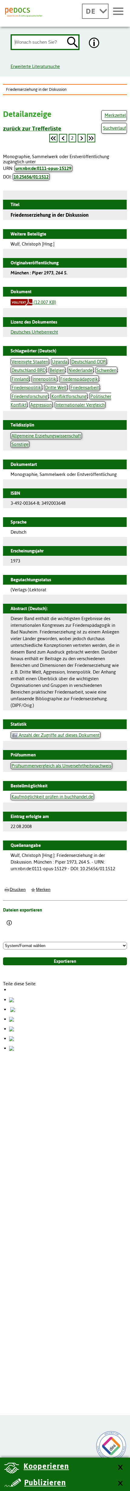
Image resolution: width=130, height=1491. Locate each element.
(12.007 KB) (44, 302)
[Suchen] (73, 43)
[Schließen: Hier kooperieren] (120, 1467)
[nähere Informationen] (94, 43)
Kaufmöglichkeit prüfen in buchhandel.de (52, 796)
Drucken (18, 889)
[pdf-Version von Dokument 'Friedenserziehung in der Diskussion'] (21, 302)
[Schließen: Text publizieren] (120, 1483)
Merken (43, 889)
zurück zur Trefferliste (32, 128)
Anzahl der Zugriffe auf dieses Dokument (58, 735)
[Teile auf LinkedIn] (11, 1028)
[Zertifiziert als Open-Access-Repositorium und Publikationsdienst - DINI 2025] (111, 1446)
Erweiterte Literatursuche (35, 66)
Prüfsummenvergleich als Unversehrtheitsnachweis (61, 765)
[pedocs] (24, 12)
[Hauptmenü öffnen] (118, 12)
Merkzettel (115, 115)
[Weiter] (82, 138)
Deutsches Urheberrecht (34, 332)
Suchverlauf (114, 128)
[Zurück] (53, 138)
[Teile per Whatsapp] (11, 1018)
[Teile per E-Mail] (11, 1038)
